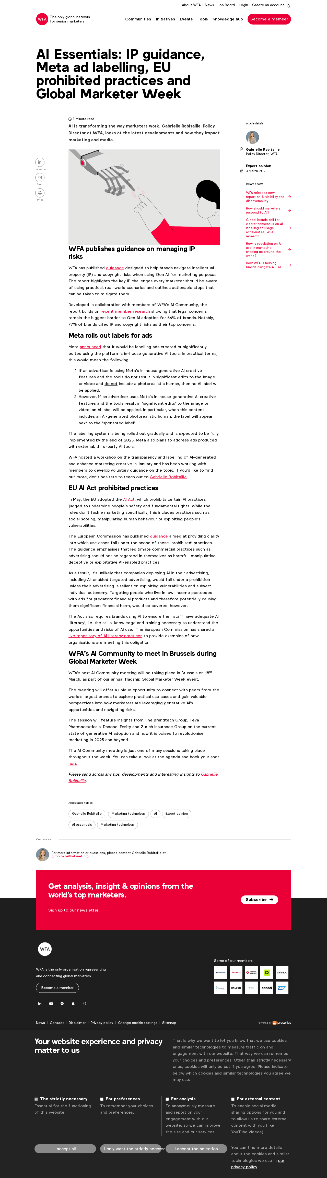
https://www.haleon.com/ (236, 988)
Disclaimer (77, 1022)
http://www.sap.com (282, 988)
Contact (57, 1022)
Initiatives (165, 19)
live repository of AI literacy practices (105, 636)
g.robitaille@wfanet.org (70, 856)
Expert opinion (177, 813)
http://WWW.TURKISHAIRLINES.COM (251, 972)
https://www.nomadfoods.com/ (220, 972)
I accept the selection (196, 1149)
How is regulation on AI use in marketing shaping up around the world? (264, 250)
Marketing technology (128, 813)
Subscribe (257, 900)
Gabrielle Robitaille (168, 477)
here (72, 763)
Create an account (268, 4)
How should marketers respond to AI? (263, 210)
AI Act (129, 499)
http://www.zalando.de (282, 972)
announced (90, 347)
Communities (138, 19)
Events (186, 19)
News (209, 4)
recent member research (125, 311)
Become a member (269, 19)
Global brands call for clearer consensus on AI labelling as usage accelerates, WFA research (264, 228)
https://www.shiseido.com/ (236, 972)
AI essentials (82, 824)
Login (243, 4)
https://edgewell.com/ (220, 988)
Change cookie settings (137, 1022)
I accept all (65, 1149)
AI (155, 813)
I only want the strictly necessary (133, 1149)
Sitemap (169, 1022)
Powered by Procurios (233, 1023)
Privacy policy (102, 1022)
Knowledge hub (228, 19)
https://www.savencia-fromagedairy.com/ (251, 988)
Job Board (226, 4)
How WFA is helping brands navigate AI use (263, 265)
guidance (115, 268)
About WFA (191, 4)
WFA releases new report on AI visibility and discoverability (265, 197)
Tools (202, 19)
